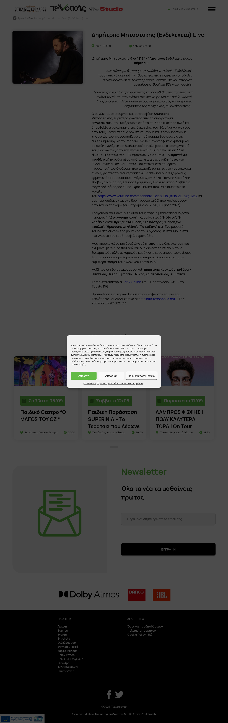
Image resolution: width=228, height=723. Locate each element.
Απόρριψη (111, 375)
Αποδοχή (83, 375)
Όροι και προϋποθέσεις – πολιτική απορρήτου (120, 383)
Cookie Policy (90, 383)
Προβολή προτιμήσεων (141, 375)
